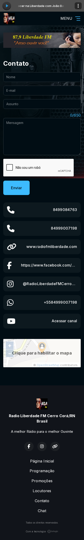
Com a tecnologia (36, 531)
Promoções (42, 480)
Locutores (42, 490)
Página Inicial (42, 461)
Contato (42, 500)
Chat (42, 510)
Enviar (16, 187)
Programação (42, 470)
